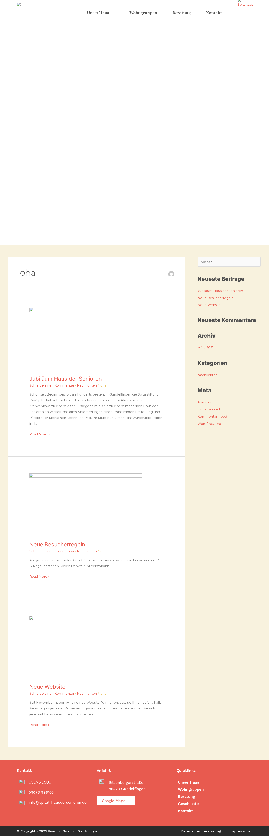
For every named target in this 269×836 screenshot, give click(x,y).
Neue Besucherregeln (57, 544)
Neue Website (47, 686)
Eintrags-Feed (209, 409)
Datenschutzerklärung (201, 831)
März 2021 (206, 348)
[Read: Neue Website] (85, 647)
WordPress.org (209, 424)
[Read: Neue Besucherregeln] (85, 505)
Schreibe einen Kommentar (51, 385)
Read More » (39, 433)
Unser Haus (188, 782)
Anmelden (206, 402)
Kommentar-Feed (212, 416)
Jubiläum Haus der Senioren (65, 378)
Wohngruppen (191, 789)
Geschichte (188, 803)
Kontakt (185, 811)
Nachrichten (87, 385)
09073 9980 (40, 782)
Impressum (239, 831)
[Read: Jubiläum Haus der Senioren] (85, 339)
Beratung (186, 796)
